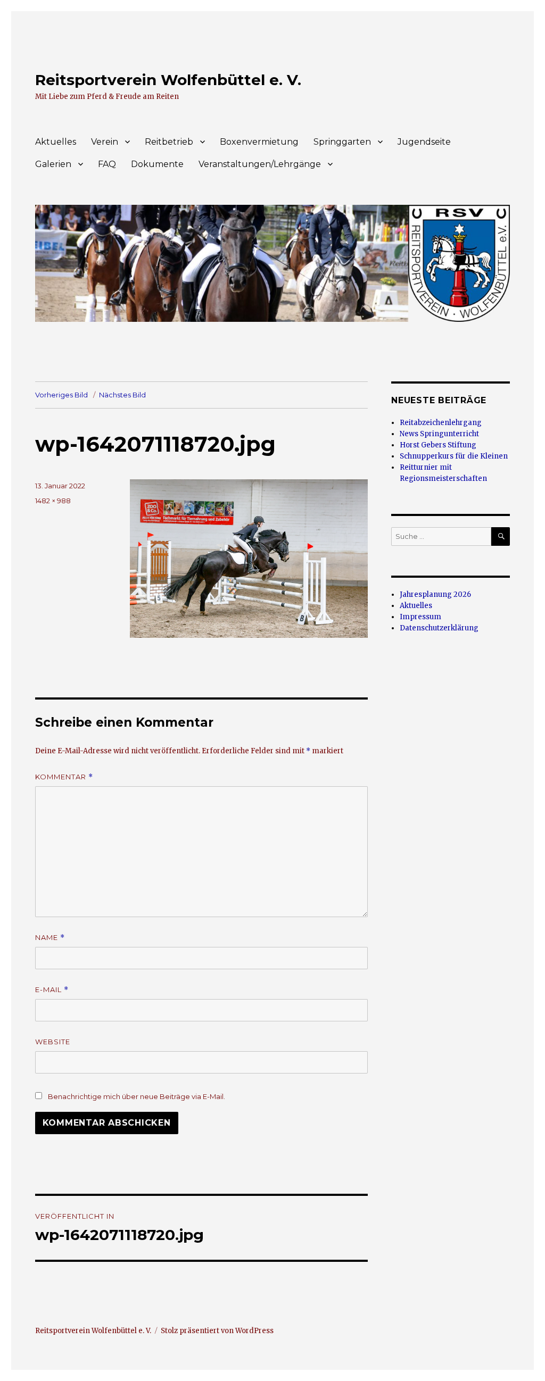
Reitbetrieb (169, 142)
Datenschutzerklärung (439, 628)
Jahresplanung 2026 (435, 594)
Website (52, 1041)
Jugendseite (424, 142)
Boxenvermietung (259, 142)
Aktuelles (55, 142)
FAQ (107, 164)
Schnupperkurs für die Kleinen (454, 456)
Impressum (420, 616)
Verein (104, 142)
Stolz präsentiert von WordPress (217, 1330)
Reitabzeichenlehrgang (441, 422)
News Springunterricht (439, 433)
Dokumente (157, 164)
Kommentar (64, 776)
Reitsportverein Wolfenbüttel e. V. (168, 80)
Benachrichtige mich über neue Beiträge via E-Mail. (136, 1096)
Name (50, 937)
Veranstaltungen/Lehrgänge (260, 164)
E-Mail (52, 989)
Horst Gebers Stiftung (438, 445)
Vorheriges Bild (61, 394)
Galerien (53, 164)
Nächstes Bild (122, 394)
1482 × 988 (53, 500)
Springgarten (342, 142)
